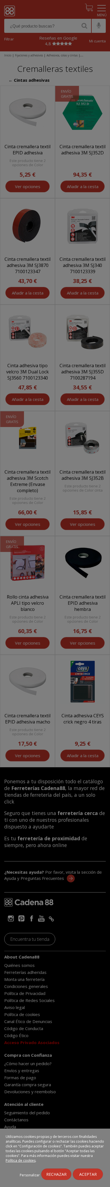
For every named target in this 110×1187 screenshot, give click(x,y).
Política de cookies (21, 1160)
